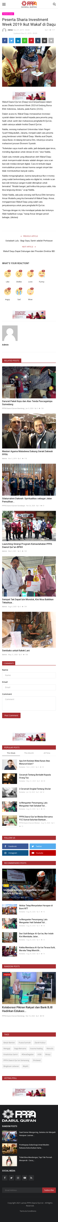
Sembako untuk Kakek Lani (16, 650)
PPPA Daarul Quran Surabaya (13, 506)
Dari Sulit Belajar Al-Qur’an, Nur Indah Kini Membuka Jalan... (36, 935)
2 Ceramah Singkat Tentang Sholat (35, 789)
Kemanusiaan (8, 14)
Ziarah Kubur (40, 1042)
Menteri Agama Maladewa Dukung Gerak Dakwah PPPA (27, 453)
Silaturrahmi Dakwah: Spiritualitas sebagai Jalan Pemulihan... (27, 500)
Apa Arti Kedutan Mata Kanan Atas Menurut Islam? (34, 762)
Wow (30, 299)
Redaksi (22, 767)
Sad (19, 299)
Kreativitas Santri (11, 1054)
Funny (41, 282)
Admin (10, 30)
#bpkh (25, 1066)
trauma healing (36, 1048)
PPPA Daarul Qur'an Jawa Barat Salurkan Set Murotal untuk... (27, 1009)
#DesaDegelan (28, 1054)
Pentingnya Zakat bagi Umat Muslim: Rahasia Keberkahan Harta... (34, 1146)
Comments (9, 663)
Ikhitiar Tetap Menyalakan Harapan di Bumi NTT (36, 907)
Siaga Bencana (20, 1048)
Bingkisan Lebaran (11, 1066)
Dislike (19, 282)
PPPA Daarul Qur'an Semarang (16, 1060)
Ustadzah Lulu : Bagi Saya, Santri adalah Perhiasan (29, 240)
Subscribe (49, 1190)
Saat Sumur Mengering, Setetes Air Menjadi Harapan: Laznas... (37, 1133)
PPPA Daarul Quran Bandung (13, 408)
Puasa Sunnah (25, 1042)
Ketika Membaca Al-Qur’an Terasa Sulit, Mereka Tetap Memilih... (37, 949)
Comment (7, 694)
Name (5, 670)
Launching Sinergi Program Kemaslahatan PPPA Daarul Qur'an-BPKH (27, 545)
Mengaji (7, 1048)
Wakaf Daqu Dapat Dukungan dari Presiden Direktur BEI (29, 251)
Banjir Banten (9, 1042)
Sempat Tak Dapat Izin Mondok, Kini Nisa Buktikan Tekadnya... (27, 601)
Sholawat (37, 1060)
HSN (39, 1054)
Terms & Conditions (28, 1211)
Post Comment (11, 715)
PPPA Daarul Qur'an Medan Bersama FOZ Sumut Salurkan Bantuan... (36, 818)
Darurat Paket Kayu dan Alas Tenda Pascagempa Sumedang (27, 403)
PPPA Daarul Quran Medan (29, 823)
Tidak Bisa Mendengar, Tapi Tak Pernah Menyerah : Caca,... (35, 1158)
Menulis (50, 1048)
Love (30, 282)
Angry (7, 299)
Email (5, 682)
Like (7, 282)
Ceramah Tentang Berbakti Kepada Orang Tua (35, 776)
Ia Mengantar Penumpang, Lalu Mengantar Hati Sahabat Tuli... (33, 804)
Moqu (47, 1054)
